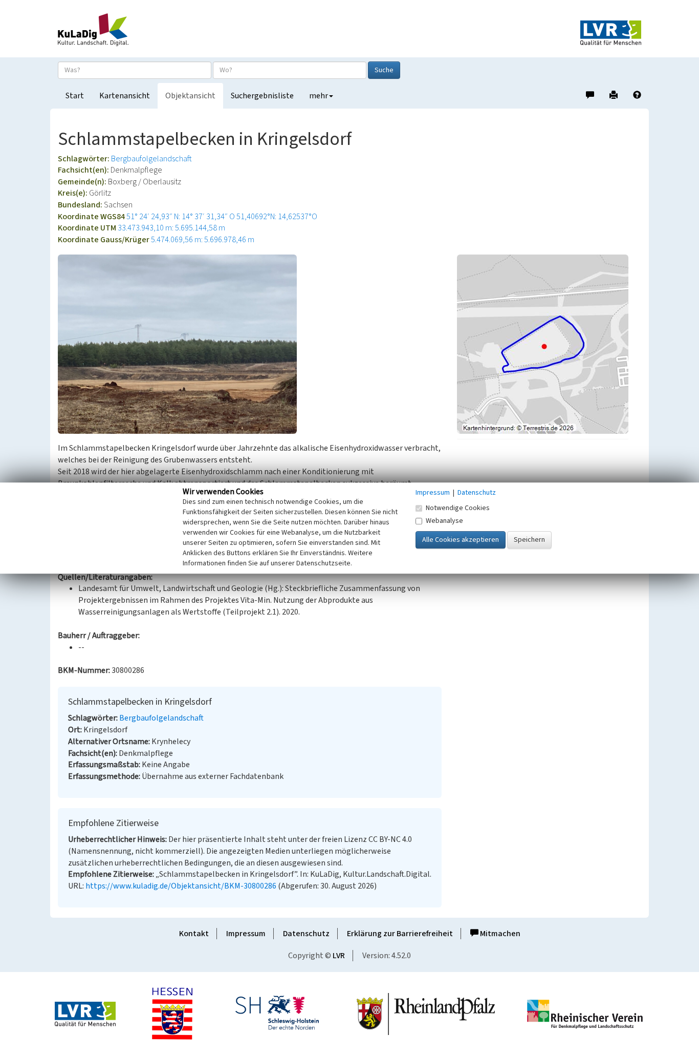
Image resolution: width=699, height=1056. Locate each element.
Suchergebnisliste (262, 95)
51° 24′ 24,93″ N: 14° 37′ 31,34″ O (180, 216)
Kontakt (194, 933)
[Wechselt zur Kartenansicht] (549, 344)
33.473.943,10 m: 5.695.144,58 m (171, 228)
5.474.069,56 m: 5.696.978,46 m (202, 239)
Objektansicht (190, 95)
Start (74, 95)
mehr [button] (318, 95)
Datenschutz (306, 933)
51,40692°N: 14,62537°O (276, 216)
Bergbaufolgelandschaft (151, 158)
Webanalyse (444, 521)
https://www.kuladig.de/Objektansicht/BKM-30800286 (180, 886)
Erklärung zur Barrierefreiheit (400, 933)
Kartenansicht (124, 95)
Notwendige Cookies (458, 508)
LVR (339, 955)
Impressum (246, 933)
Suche (384, 70)
